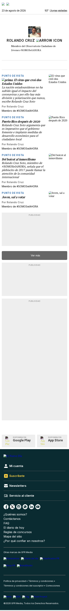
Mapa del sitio (13, 536)
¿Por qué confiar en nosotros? (24, 541)
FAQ (6, 523)
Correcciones (53, 585)
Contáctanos (12, 519)
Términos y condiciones (40, 581)
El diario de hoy (14, 527)
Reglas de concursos (18, 532)
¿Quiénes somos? (15, 514)
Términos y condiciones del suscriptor (24, 585)
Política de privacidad (15, 581)
